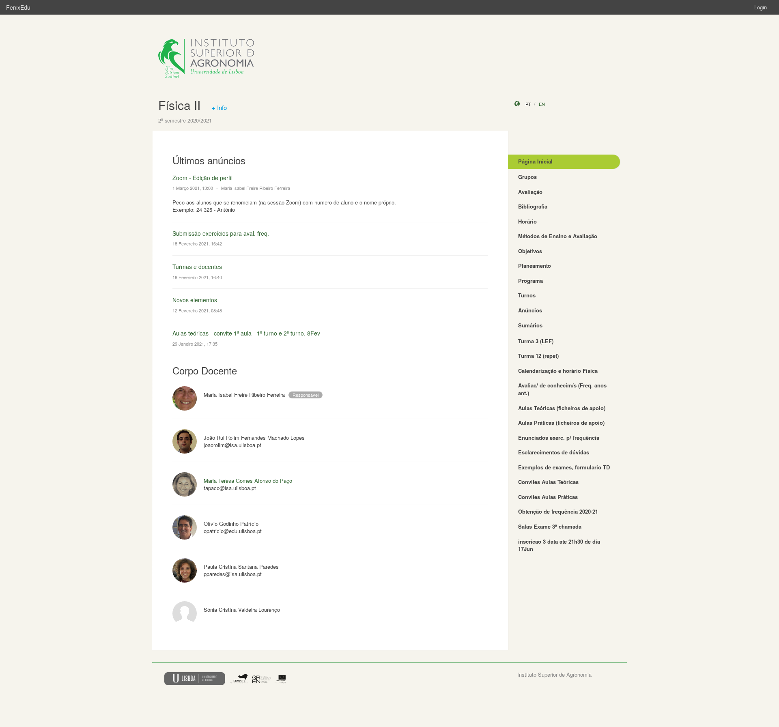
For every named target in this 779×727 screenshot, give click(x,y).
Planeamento (534, 265)
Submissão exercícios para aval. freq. (220, 233)
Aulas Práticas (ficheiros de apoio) (561, 422)
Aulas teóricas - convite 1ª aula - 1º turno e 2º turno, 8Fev (246, 333)
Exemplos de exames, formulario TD (564, 467)
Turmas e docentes (197, 266)
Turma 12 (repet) (538, 355)
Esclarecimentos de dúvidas (553, 452)
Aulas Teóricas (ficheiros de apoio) (561, 408)
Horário (527, 221)
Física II (179, 105)
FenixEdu (18, 7)
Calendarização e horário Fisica (558, 370)
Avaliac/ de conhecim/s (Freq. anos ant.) (562, 389)
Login (760, 7)
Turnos (527, 295)
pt (528, 104)
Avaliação (530, 192)
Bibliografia (532, 206)
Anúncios (530, 310)
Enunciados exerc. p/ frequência (558, 437)
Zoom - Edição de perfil (202, 178)
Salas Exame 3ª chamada (549, 526)
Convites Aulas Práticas (548, 497)
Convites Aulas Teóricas (548, 482)
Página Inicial (535, 161)
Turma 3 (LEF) (535, 341)
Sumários (530, 325)
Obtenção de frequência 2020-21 (558, 511)
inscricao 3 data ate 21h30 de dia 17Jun (559, 545)
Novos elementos (194, 300)
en (542, 104)
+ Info (219, 107)
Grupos (527, 177)
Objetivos (530, 251)
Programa (530, 280)
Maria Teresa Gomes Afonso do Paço (248, 480)
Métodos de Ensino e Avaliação (557, 236)
